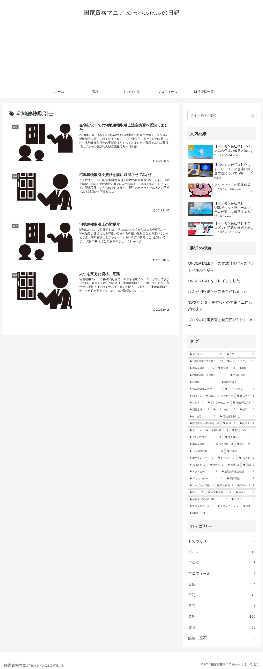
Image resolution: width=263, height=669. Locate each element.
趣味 (222, 627)
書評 (222, 606)
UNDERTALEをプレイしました (214, 281)
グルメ (222, 552)
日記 (222, 595)
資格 (222, 616)
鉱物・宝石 (222, 638)
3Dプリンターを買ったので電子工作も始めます (220, 305)
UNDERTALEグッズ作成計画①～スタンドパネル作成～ (221, 266)
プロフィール (222, 573)
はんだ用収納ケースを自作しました (217, 291)
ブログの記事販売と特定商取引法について (221, 323)
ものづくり (222, 541)
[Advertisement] (131, 55)
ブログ (222, 563)
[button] (252, 116)
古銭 (222, 584)
